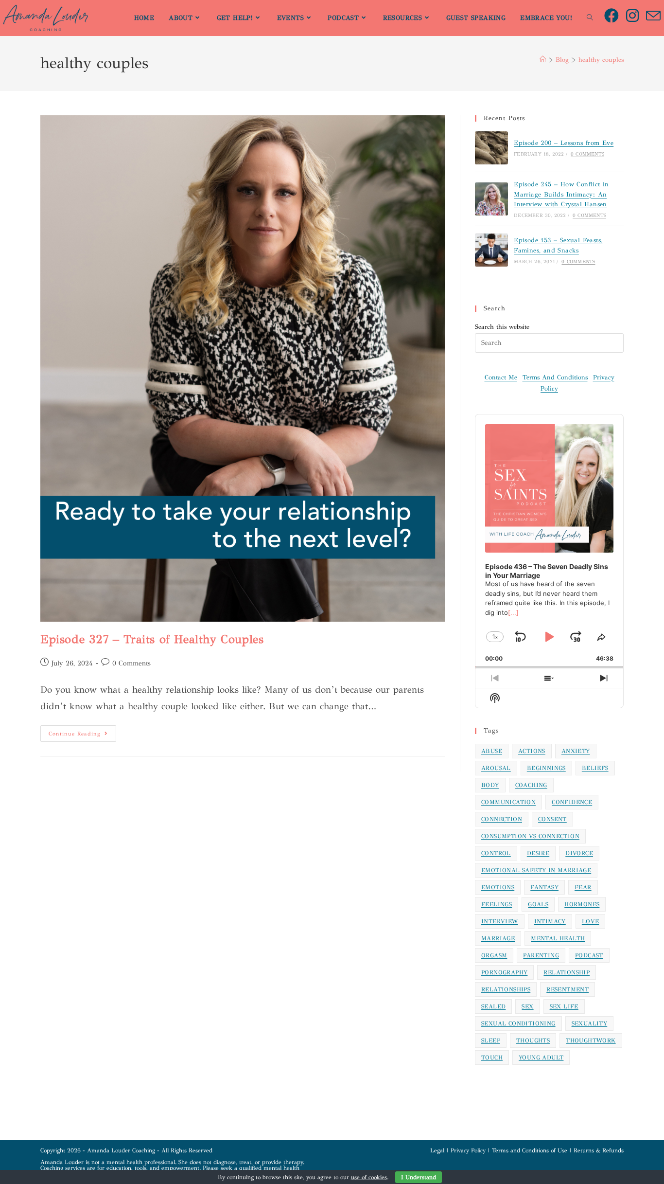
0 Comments (131, 663)
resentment (567, 989)
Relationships (505, 989)
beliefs (595, 768)
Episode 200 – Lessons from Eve (563, 143)
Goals (538, 904)
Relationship (566, 972)
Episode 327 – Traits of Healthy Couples (151, 639)
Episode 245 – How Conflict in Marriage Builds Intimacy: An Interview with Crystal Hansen (561, 194)
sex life (564, 1006)
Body (490, 785)
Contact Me (501, 377)
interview (499, 921)
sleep (490, 1040)
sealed (493, 1006)
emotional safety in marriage (536, 870)
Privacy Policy (468, 1150)
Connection (501, 819)
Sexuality (590, 1023)
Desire (538, 853)
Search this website (502, 327)
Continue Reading (82, 731)
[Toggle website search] (589, 18)
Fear (583, 887)
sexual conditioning (518, 1023)
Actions (531, 751)
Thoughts (533, 1040)
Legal (437, 1150)
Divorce (579, 853)
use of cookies (369, 1177)
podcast (589, 955)
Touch (492, 1057)
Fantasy (544, 887)
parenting (541, 955)
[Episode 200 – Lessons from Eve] (491, 147)
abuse (491, 751)
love (590, 921)
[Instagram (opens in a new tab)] (636, 15)
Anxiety (575, 751)
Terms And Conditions (555, 377)
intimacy (550, 921)
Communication (508, 802)
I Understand (418, 1177)
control (496, 853)
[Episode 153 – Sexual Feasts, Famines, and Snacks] (491, 250)
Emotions (497, 887)
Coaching (531, 785)
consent (552, 819)
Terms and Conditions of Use (529, 1150)
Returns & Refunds (599, 1150)
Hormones (581, 904)
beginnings (546, 768)
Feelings (496, 904)
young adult (541, 1057)
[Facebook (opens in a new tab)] (615, 15)
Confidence (572, 802)
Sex (527, 1006)
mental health (558, 938)
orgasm (494, 955)
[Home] (543, 60)
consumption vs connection (530, 836)
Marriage (498, 938)
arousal (496, 768)
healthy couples (601, 60)
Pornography (504, 972)
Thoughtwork (590, 1040)
